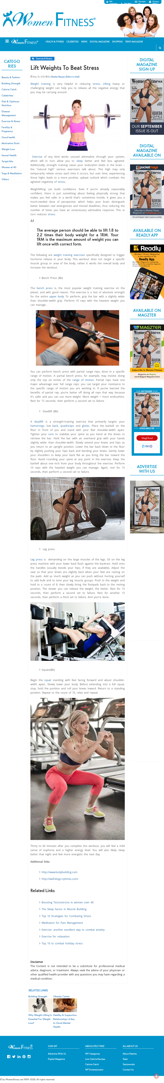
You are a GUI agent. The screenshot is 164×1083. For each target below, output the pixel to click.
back (55, 426)
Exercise (36, 156)
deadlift (38, 421)
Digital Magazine (56, 1059)
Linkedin (19, 1056)
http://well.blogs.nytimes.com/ (60, 879)
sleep (79, 161)
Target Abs (7, 161)
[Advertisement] (147, 590)
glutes (85, 426)
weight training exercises (69, 255)
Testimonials (129, 1064)
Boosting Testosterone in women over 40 (68, 902)
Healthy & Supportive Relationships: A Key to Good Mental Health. (65, 1020)
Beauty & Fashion (11, 77)
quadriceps (67, 426)
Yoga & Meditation (12, 173)
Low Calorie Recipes (95, 1059)
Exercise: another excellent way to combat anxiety (73, 929)
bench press (45, 288)
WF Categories (92, 1053)
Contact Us (128, 1069)
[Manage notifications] (156, 1075)
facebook (8, 1056)
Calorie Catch (9, 89)
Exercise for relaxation (56, 936)
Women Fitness (49, 18)
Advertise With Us (57, 1053)
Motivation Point (10, 143)
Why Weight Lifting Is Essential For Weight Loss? (40, 1018)
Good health (8, 137)
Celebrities (7, 95)
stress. (52, 214)
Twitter (13, 1056)
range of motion (83, 380)
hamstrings (37, 426)
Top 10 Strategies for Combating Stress (67, 916)
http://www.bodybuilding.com (59, 872)
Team (125, 1059)
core (51, 434)
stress (96, 84)
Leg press (37, 559)
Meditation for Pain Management (62, 923)
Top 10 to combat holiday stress (62, 943)
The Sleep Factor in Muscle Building (64, 909)
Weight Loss (8, 149)
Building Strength (11, 83)
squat (47, 680)
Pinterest (24, 1056)
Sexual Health (9, 155)
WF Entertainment (94, 1069)
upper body (56, 296)
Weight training (40, 84)
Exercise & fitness (44, 58)
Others (5, 179)
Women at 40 (9, 167)
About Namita (130, 1053)
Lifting (108, 84)
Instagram (29, 1056)
